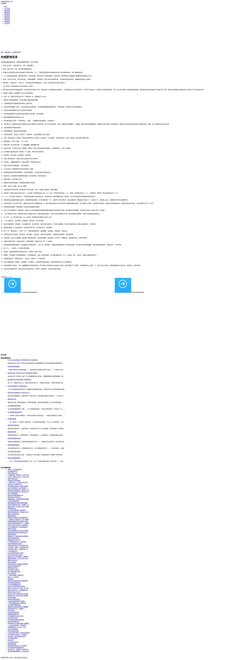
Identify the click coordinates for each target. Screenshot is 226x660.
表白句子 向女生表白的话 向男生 (18, 594)
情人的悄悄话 (12, 573)
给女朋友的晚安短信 (14, 571)
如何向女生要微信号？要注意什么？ (19, 392)
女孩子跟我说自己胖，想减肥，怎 (18, 504)
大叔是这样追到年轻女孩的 (16, 601)
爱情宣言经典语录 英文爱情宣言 (18, 581)
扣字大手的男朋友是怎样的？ (17, 586)
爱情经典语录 (12, 432)
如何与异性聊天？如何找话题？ (18, 386)
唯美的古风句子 (13, 560)
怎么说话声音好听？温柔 (15, 553)
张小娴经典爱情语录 (14, 405)
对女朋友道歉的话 (13, 612)
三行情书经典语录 (13, 501)
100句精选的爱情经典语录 (29, 292)
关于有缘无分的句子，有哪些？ (18, 634)
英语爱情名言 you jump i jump (17, 627)
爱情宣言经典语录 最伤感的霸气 (18, 517)
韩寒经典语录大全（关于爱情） (18, 645)
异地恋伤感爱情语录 (14, 458)
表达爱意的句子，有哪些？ (16, 608)
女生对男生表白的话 (14, 451)
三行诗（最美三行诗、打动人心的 (18, 477)
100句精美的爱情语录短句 (16, 647)
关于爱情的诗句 (13, 638)
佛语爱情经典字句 (13, 614)
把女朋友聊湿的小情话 (15, 543)
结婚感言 (10, 579)
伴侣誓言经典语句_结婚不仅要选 (18, 486)
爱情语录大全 (12, 399)
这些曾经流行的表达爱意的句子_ (18, 532)
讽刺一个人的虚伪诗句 (15, 469)
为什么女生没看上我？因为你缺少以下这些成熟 (22, 360)
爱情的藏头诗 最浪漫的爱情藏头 (18, 503)
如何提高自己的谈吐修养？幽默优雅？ (20, 379)
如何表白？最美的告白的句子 (17, 636)
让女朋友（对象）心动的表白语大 (18, 547)
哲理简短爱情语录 (13, 445)
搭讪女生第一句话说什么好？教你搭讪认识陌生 (22, 373)
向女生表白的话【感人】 (15, 555)
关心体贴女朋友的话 (14, 582)
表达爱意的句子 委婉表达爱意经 (18, 564)
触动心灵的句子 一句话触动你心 (18, 590)
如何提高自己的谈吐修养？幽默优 (18, 623)
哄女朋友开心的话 (13, 569)
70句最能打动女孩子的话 (15, 616)
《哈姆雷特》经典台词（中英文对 (18, 475)
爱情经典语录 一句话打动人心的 (18, 558)
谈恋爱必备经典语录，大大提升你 (18, 651)
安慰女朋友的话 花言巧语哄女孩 (18, 545)
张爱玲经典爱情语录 (14, 438)
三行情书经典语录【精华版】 (17, 510)
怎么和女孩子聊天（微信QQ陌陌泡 (19, 632)
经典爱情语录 (12, 419)
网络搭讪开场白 (13, 568)
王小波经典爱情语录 (14, 584)
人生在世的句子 (13, 551)
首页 (2, 52)
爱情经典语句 (12, 516)
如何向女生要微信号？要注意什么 (18, 491)
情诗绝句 (10, 640)
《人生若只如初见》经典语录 (17, 625)
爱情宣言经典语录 (13, 425)
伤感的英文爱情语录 (14, 480)
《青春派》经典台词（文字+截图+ (18, 519)
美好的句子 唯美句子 (14, 497)
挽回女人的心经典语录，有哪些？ (18, 556)
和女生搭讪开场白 (13, 631)
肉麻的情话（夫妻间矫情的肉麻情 (18, 499)
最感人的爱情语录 (13, 514)
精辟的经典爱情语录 (138, 292)
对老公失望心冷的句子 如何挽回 (18, 525)
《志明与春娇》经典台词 (15, 575)
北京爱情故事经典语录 (15, 412)
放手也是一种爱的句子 (15, 484)
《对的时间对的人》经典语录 (17, 542)
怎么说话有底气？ (13, 642)
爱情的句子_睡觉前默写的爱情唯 (18, 536)
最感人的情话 (12, 562)
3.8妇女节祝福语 (13, 629)
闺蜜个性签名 (12, 529)
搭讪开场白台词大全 (14, 592)
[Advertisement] (113, 38)
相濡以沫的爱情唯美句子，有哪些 (18, 523)
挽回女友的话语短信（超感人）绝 (18, 490)
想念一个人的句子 (13, 577)
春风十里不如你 (13, 478)
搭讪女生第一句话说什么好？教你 (18, 506)
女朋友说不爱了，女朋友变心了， (18, 549)
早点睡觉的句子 (13, 471)
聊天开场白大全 (13, 473)
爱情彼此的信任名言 (14, 540)
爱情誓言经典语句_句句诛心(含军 (18, 512)
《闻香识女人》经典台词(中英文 (18, 482)
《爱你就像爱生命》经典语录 (17, 603)
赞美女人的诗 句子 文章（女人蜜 (18, 588)
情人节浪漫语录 (13, 493)
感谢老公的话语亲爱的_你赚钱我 (18, 607)
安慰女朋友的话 (13, 618)
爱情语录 (8, 52)
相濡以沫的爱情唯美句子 (15, 495)
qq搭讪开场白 (12, 597)
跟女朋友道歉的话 (13, 621)
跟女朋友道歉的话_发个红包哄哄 (18, 530)
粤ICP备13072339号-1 (21, 657)
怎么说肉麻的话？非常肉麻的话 (18, 527)
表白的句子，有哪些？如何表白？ (18, 649)
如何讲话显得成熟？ (14, 366)
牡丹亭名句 (11, 610)
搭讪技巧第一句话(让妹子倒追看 (18, 595)
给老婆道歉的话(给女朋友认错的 (18, 521)
